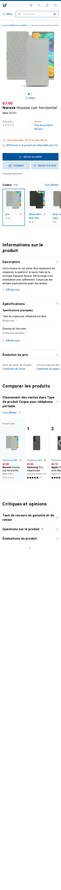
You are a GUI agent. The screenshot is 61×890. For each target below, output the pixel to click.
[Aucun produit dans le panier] (55, 5)
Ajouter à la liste (47, 165)
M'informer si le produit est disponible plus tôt (32, 145)
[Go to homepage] (5, 5)
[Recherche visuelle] (54, 14)
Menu (9, 14)
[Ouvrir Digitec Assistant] (47, 5)
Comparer (18, 165)
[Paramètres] (30, 5)
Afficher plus (13, 289)
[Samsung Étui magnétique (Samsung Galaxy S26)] (36, 449)
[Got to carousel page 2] (31, 94)
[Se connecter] (39, 5)
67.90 (8, 103)
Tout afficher (51, 184)
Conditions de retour (14, 368)
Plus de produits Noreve (43, 125)
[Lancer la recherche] (19, 14)
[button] (30, 140)
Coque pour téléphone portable (11, 460)
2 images (30, 97)
